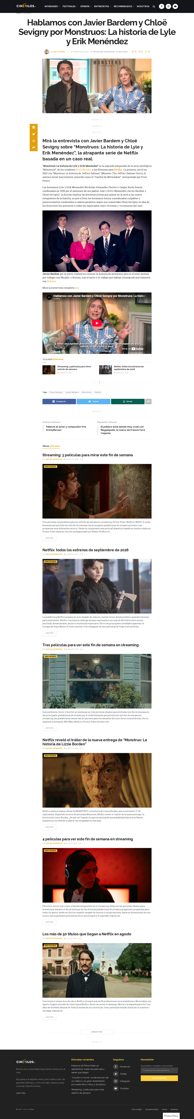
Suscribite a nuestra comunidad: (157, 1066)
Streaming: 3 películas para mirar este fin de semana (87, 455)
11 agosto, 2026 (71, 748)
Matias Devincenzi (54, 459)
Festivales (69, 6)
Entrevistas (101, 6)
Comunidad (137, 1109)
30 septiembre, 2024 (79, 52)
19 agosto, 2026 (121, 373)
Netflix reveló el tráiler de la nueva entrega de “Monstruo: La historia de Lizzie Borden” (94, 742)
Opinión (84, 6)
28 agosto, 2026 (65, 373)
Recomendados (123, 6)
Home (18, 13)
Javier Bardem (72, 392)
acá (77, 287)
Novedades (51, 6)
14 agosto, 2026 (71, 649)
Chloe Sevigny (56, 392)
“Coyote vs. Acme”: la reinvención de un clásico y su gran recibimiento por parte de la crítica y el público (89, 1081)
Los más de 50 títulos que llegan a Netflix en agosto (86, 934)
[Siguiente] (99, 383)
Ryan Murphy (83, 169)
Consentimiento (151, 1109)
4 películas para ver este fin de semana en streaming (87, 839)
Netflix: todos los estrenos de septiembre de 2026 (85, 550)
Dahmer (51, 281)
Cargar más (97, 1032)
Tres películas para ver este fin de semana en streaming (90, 645)
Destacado (27, 13)
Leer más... (21, 1093)
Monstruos (86, 392)
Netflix (118, 169)
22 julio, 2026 (71, 938)
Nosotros (143, 6)
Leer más (49, 538)
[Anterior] (94, 383)
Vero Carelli (59, 52)
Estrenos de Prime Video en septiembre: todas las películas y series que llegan (87, 1069)
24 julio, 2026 (71, 843)
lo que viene (122, 52)
